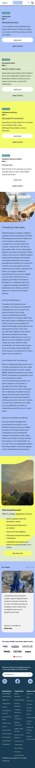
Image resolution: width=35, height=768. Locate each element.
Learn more (17, 46)
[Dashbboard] (29, 2)
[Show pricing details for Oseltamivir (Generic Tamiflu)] (6, 161)
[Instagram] (4, 681)
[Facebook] (17, 681)
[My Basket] (32, 2)
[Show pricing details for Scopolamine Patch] (6, 65)
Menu (5, 3)
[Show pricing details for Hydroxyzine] (6, 19)
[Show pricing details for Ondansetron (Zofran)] (6, 115)
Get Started (17, 553)
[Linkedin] (30, 681)
